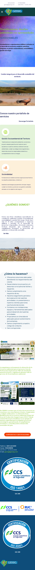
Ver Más (6, 233)
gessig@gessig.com (9, 4)
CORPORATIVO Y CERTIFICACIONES (17, 435)
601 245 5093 (11, 3)
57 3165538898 (21, 3)
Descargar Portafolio (26, 121)
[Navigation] (2, 12)
